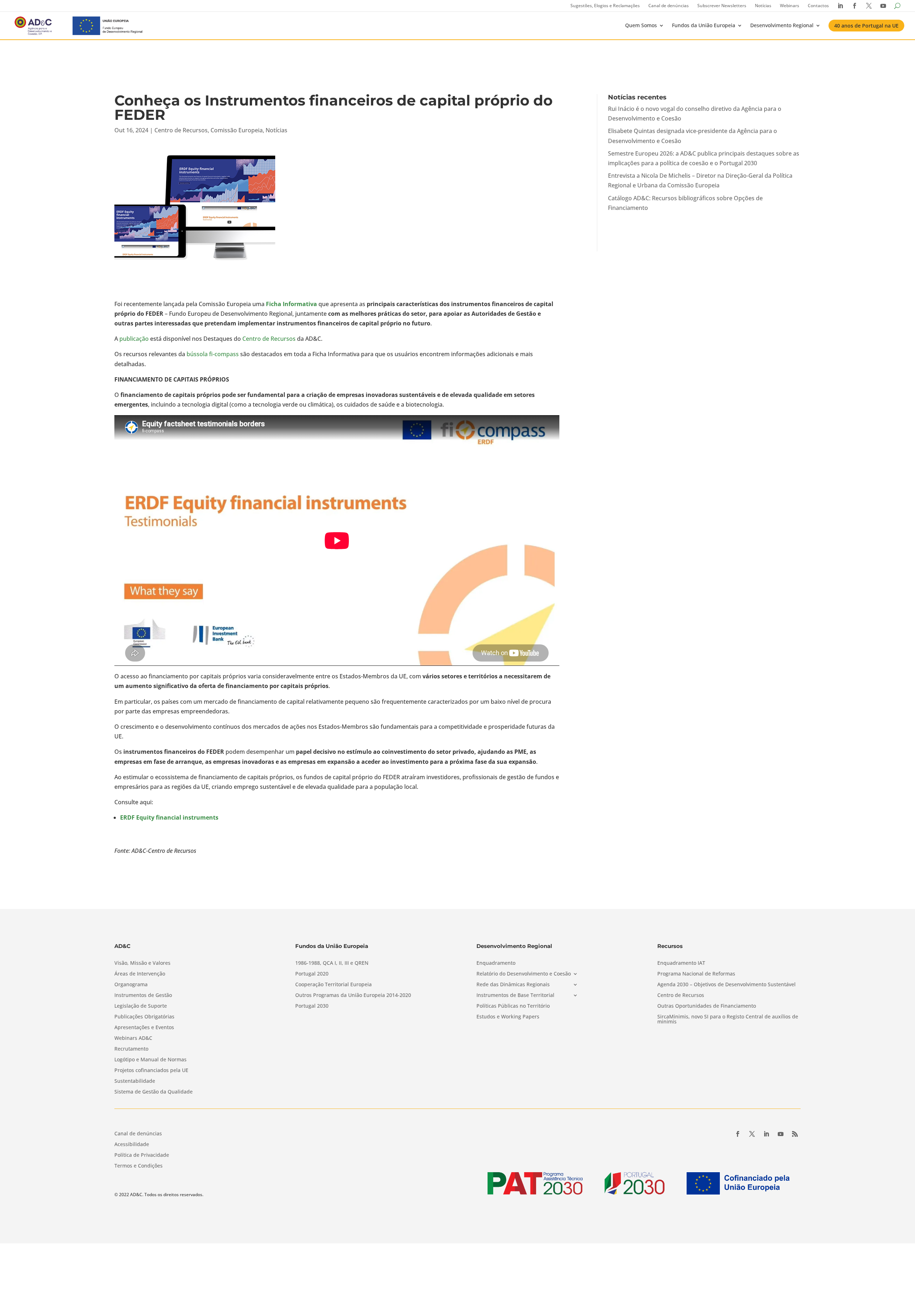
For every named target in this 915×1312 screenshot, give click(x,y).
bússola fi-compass (213, 354)
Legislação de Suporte (140, 1006)
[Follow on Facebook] (737, 1134)
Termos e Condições (138, 1166)
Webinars (789, 6)
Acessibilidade (131, 1145)
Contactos (818, 6)
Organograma (131, 985)
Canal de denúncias (668, 6)
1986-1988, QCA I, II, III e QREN (332, 963)
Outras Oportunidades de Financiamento (706, 1006)
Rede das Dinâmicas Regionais (513, 985)
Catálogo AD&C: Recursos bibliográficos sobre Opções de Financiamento (685, 203)
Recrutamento (131, 1049)
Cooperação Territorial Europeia (333, 985)
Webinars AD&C (133, 1038)
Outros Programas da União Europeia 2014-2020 (353, 995)
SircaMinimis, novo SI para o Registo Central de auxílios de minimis (727, 1019)
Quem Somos (641, 25)
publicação (134, 339)
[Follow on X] (752, 1134)
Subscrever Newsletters (721, 6)
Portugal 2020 (311, 974)
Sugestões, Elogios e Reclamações (605, 6)
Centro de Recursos (181, 130)
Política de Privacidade (141, 1155)
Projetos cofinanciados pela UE (151, 1070)
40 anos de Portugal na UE (866, 25)
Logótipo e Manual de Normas (150, 1060)
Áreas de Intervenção (139, 974)
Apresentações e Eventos (144, 1028)
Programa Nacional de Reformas (696, 974)
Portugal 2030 (311, 1006)
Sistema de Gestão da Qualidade (153, 1092)
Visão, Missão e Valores (142, 963)
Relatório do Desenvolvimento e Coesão (523, 974)
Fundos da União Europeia (703, 25)
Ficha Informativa (291, 304)
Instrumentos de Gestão (143, 995)
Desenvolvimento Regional (781, 25)
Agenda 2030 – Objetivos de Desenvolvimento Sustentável (726, 985)
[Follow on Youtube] (780, 1134)
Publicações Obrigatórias (144, 1017)
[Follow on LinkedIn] (766, 1134)
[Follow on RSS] (795, 1134)
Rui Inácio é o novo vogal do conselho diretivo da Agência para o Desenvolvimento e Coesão (694, 113)
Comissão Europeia (237, 130)
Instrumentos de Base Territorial (515, 995)
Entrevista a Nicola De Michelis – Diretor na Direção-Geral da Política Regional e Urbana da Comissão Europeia (700, 180)
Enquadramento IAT (681, 963)
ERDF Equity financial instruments (169, 817)
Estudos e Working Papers (507, 1017)
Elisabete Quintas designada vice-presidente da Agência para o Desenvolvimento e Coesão (692, 135)
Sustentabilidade (134, 1081)
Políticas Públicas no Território (513, 1006)
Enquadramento (495, 963)
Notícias (763, 6)
